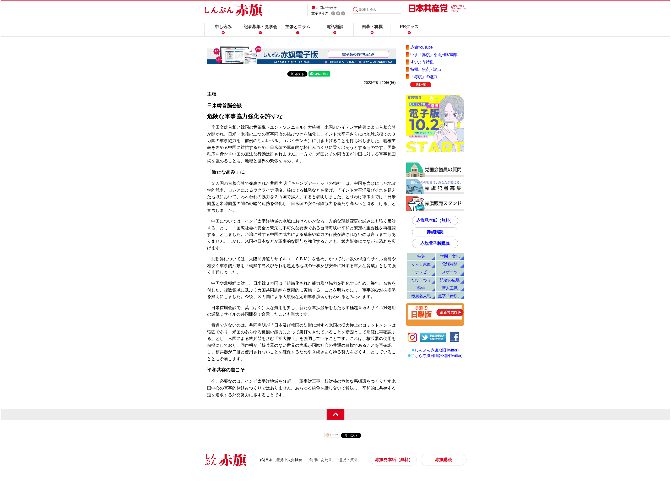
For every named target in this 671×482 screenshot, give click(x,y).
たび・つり (421, 280)
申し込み (223, 26)
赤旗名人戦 (421, 296)
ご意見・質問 (347, 460)
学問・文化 (450, 256)
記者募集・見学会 (260, 26)
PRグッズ (409, 26)
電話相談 (335, 26)
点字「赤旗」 (450, 296)
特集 (421, 256)
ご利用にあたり (319, 460)
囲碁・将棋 (372, 26)
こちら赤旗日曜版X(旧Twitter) (437, 355)
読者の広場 (450, 280)
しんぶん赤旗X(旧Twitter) (437, 350)
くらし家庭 (421, 264)
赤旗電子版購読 (435, 243)
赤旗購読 (435, 232)
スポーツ (450, 272)
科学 (421, 288)
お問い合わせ (326, 8)
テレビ (421, 272)
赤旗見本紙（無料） (435, 220)
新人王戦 (450, 288)
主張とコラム (297, 26)
